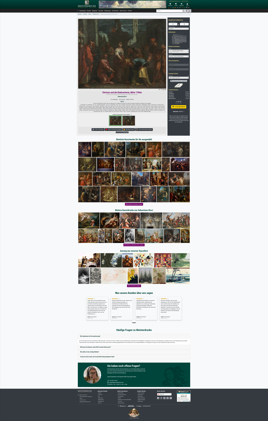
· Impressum (100, 394)
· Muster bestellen (120, 403)
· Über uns (99, 403)
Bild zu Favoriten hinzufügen (114, 129)
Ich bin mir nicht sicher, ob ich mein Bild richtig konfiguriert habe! (97, 356)
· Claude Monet (140, 394)
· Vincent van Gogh (140, 393)
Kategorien (94, 10)
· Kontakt (99, 393)
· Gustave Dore (140, 401)
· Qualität (119, 398)
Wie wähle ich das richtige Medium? (89, 352)
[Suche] (183, 10)
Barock (89, 14)
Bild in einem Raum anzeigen (145, 129)
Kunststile (100, 10)
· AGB (99, 396)
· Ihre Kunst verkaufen (121, 394)
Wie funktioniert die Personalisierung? (90, 336)
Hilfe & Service (123, 10)
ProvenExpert (93, 316)
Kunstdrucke (83, 10)
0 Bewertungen (125, 132)
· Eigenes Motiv (120, 393)
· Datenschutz (100, 398)
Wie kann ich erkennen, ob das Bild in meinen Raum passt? (95, 347)
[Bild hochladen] (189, 10)
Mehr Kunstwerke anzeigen (134, 285)
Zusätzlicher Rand (172, 26)
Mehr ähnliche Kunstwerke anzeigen (134, 204)
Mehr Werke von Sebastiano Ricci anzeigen (134, 245)
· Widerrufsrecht (101, 399)
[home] (78, 10)
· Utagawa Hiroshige (141, 399)
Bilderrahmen (107, 10)
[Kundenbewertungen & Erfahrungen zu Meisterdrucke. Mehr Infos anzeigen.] (184, 396)
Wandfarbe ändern (129, 129)
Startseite (80, 14)
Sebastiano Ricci (96, 14)
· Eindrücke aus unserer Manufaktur (124, 399)
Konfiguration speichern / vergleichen (179, 81)
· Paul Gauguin (140, 396)
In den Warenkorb (179, 107)
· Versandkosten (120, 396)
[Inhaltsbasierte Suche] (186, 10)
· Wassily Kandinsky (141, 398)
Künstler (89, 10)
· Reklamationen (101, 401)
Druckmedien (115, 10)
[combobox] (179, 29)
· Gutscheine (119, 401)
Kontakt (130, 10)
